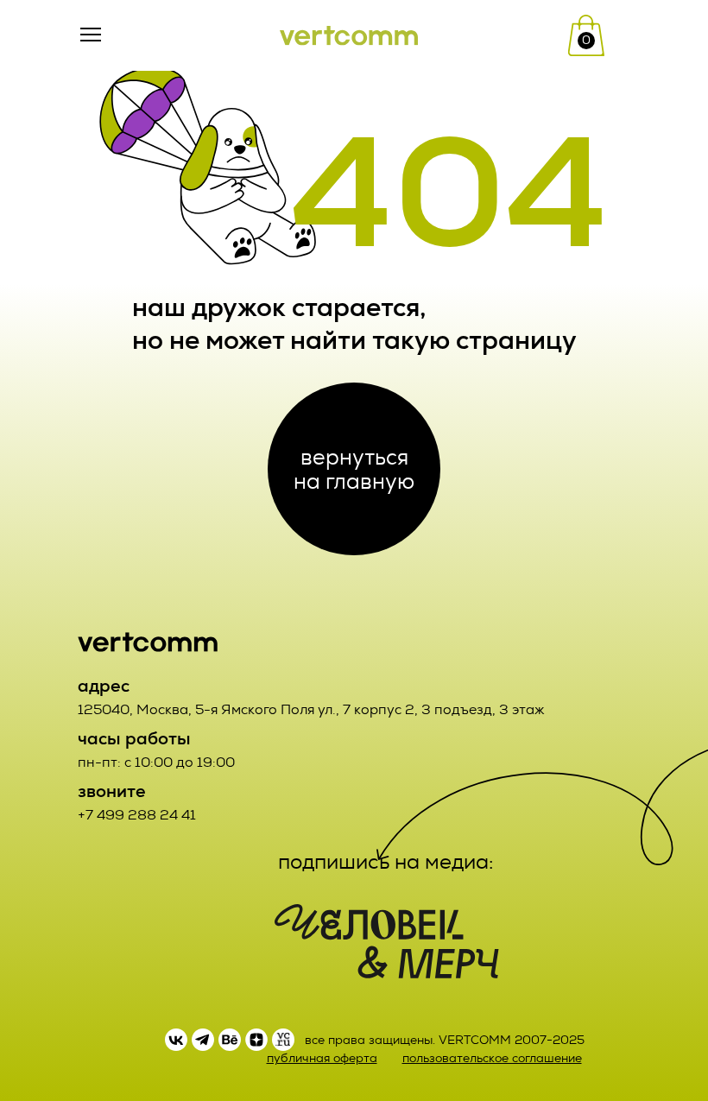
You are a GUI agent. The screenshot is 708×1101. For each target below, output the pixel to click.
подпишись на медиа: (386, 861)
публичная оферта (322, 1058)
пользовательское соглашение (492, 1058)
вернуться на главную (354, 469)
